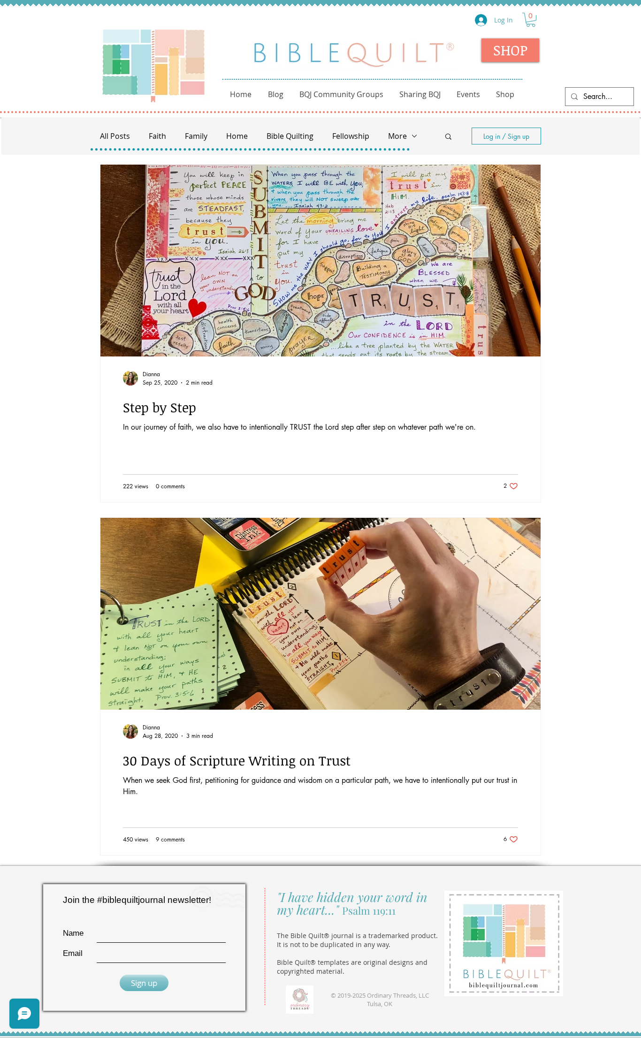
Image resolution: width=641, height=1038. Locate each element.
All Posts (115, 136)
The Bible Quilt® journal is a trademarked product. (357, 935)
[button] (530, 20)
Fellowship (350, 136)
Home (237, 136)
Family (196, 136)
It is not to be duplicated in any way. (333, 944)
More (397, 136)
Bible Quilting (290, 136)
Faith (157, 136)
